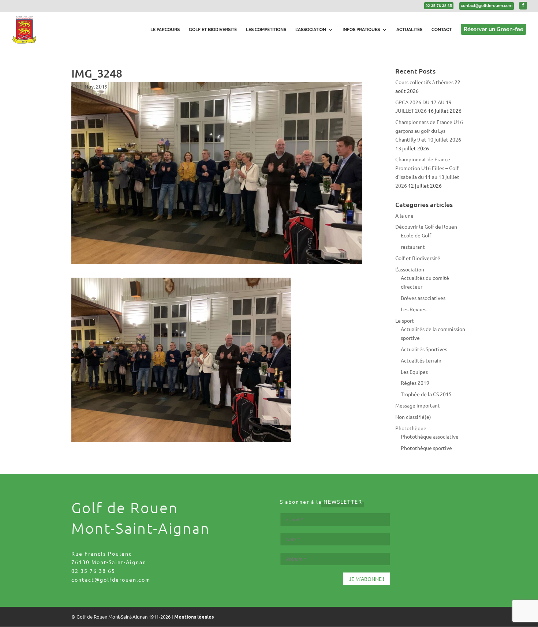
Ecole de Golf (416, 235)
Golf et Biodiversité (417, 258)
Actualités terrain (421, 360)
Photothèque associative (430, 436)
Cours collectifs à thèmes (424, 82)
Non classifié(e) (413, 416)
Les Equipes (414, 371)
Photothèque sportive (426, 447)
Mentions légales (194, 616)
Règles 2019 (415, 382)
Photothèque (410, 428)
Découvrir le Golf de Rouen (426, 226)
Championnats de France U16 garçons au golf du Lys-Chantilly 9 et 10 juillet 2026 (429, 131)
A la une (404, 215)
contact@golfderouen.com (110, 579)
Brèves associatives (423, 297)
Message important (417, 405)
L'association (409, 269)
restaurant (413, 246)
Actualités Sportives (424, 349)
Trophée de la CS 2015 (426, 394)
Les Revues (413, 309)
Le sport (404, 320)
